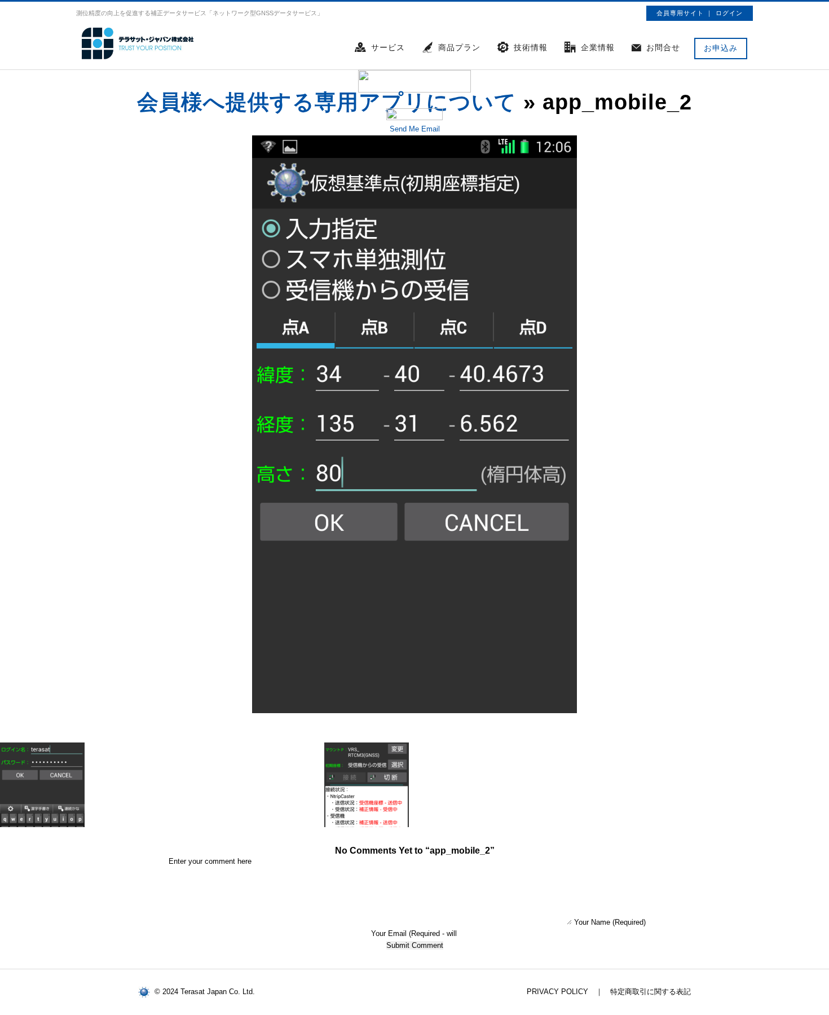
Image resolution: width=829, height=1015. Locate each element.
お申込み (721, 47)
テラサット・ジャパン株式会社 (138, 43)
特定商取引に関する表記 (650, 991)
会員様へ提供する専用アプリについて (327, 102)
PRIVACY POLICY (557, 991)
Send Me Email (415, 129)
